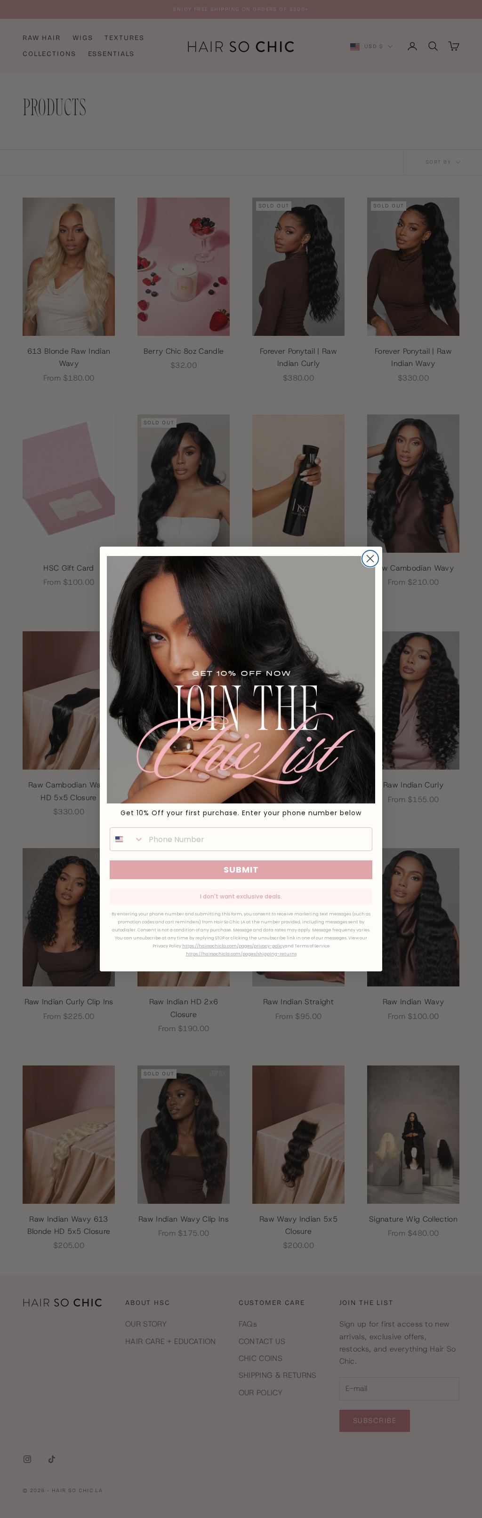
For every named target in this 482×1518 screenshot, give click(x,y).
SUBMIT (241, 869)
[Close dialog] (370, 558)
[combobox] (127, 839)
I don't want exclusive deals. (241, 896)
